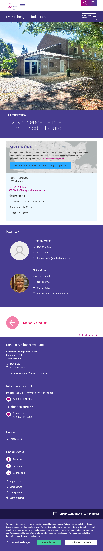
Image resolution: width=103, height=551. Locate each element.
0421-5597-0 (16, 364)
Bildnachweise (86, 335)
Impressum (15, 481)
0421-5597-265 (17, 367)
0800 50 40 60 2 (24, 399)
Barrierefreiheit (17, 497)
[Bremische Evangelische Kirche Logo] (13, 6)
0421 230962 (43, 252)
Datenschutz (16, 487)
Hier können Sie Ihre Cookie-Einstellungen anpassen (41, 165)
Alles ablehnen (48, 542)
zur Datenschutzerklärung (53, 159)
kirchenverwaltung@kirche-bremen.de (29, 373)
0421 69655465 (44, 247)
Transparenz (16, 492)
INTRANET (95, 513)
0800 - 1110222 (24, 417)
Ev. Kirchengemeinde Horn (26, 17)
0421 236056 (19, 187)
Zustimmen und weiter (81, 542)
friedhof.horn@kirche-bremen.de (29, 190)
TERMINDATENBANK (70, 513)
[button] (22, 5)
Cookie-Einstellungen (20, 542)
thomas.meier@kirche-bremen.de (53, 258)
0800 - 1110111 (24, 413)
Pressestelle (16, 439)
